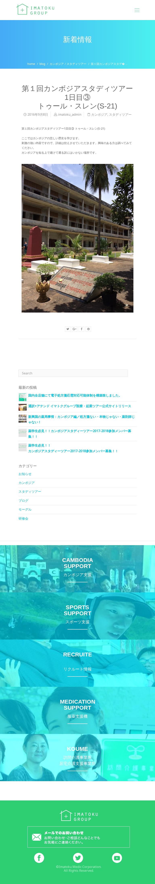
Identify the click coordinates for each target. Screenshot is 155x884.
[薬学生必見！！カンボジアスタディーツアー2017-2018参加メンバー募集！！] (23, 431)
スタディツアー (76, 64)
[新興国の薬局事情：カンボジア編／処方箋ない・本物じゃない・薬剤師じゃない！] (23, 418)
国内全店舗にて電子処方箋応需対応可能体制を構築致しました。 (75, 395)
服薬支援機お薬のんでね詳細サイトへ (77, 710)
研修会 (23, 518)
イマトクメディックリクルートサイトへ (77, 663)
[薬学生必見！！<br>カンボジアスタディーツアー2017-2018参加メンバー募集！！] (23, 446)
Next (127, 350)
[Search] (132, 373)
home (31, 64)
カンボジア (57, 64)
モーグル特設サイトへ (77, 616)
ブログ (23, 500)
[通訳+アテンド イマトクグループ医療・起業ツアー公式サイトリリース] (23, 407)
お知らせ (25, 474)
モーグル (25, 509)
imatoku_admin (69, 114)
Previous (30, 350)
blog (42, 64)
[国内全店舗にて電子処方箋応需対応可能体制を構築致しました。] (23, 397)
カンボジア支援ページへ (77, 568)
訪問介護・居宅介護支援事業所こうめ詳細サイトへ (77, 757)
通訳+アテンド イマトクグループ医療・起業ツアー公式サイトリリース (79, 406)
